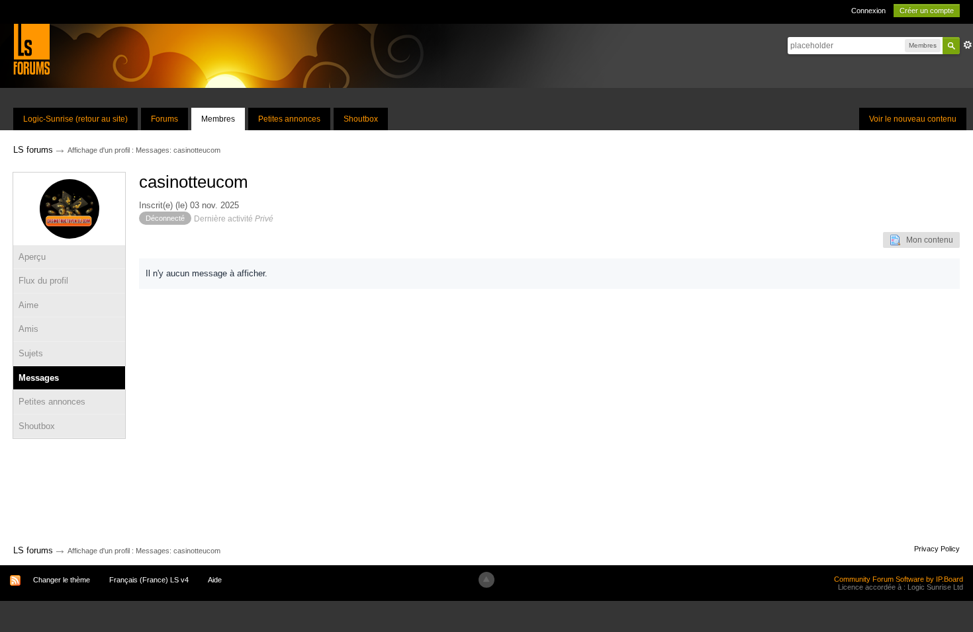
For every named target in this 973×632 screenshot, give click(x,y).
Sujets (31, 353)
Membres (218, 119)
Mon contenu (926, 240)
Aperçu (32, 257)
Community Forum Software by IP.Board (898, 579)
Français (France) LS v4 (149, 580)
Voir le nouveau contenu (912, 119)
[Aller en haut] (486, 580)
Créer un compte (927, 11)
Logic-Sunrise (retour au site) (75, 119)
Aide (215, 580)
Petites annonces (289, 119)
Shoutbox (361, 119)
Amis (28, 329)
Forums (164, 119)
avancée (967, 45)
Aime (28, 305)
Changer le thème (61, 580)
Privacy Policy (937, 549)
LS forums (33, 550)
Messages (39, 378)
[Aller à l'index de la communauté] (31, 49)
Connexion (868, 11)
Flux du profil (43, 281)
